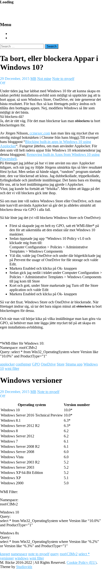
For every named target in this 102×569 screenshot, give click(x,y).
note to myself (38, 554)
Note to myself (63, 79)
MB (33, 79)
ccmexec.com (39, 133)
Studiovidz (24, 567)
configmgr (23, 364)
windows (21, 558)
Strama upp (74, 364)
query (54, 554)
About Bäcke (20, 38)
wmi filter (12, 368)
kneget (5, 554)
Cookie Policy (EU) (82, 562)
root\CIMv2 (69, 554)
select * (84, 554)
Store (61, 364)
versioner (7, 558)
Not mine (44, 79)
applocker (7, 364)
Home (14, 34)
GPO (36, 364)
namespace (19, 554)
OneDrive (48, 364)
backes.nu (31, 11)
